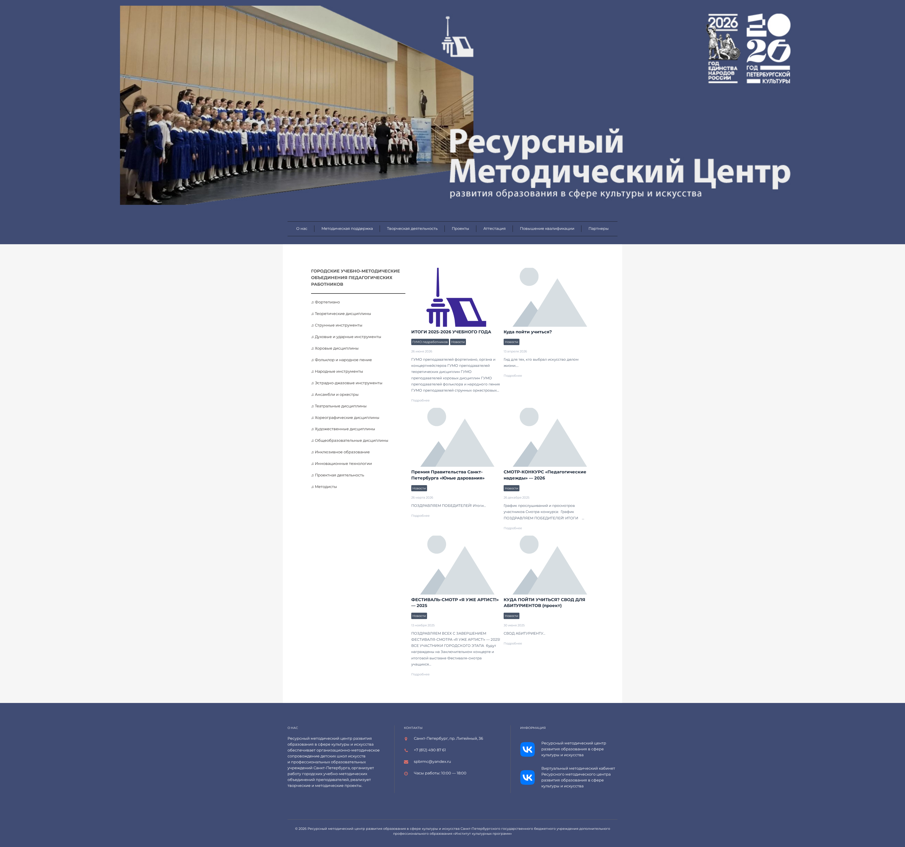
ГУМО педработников (430, 342)
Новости (458, 342)
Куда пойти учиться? (528, 332)
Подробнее (420, 400)
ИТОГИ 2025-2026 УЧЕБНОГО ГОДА (456, 297)
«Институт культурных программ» (482, 833)
